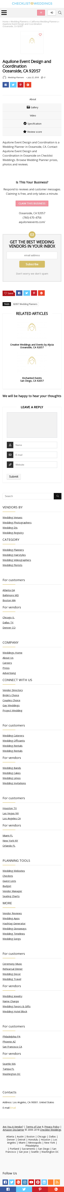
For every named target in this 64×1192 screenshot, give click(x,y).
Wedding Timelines (14, 933)
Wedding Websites (14, 870)
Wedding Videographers (17, 560)
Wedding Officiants (14, 740)
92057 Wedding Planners (25, 304)
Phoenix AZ (9, 1041)
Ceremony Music (12, 963)
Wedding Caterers (13, 735)
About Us (8, 657)
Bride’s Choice (11, 695)
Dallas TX (8, 622)
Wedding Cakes (12, 773)
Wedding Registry (13, 532)
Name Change (11, 1001)
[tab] (32, 99)
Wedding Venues (12, 517)
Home (6, 21)
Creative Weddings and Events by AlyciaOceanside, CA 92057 (32, 346)
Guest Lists (9, 881)
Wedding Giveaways (14, 928)
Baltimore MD (11, 595)
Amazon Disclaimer (13, 1129)
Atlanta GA (9, 590)
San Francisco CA (12, 1046)
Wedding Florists (12, 565)
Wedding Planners (19, 21)
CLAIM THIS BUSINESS (32, 203)
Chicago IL (9, 617)
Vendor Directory (13, 690)
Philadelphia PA (11, 1036)
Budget (7, 886)
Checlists (8, 875)
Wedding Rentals (13, 745)
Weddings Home (12, 652)
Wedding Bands (12, 768)
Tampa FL (8, 1068)
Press (6, 668)
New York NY (10, 840)
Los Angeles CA (12, 818)
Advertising (9, 673)
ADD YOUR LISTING (41, 12)
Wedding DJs (10, 527)
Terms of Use (33, 1126)
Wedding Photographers (17, 522)
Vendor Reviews (12, 913)
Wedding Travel (12, 979)
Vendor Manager (12, 891)
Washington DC (11, 1074)
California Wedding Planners (44, 21)
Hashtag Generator (14, 923)
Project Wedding (12, 710)
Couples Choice (11, 700)
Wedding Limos (12, 778)
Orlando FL (9, 845)
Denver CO (9, 627)
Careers (7, 662)
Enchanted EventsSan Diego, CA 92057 (32, 379)
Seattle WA (9, 1063)
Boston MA (9, 600)
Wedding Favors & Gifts (17, 1006)
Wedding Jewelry (12, 996)
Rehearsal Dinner (13, 969)
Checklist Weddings (50, 1129)
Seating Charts (11, 896)
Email (13, 1107)
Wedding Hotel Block (15, 1011)
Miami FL (8, 835)
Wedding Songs (12, 938)
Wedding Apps (11, 918)
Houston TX (10, 808)
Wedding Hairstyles (14, 555)
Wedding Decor (12, 974)
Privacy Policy (51, 1126)
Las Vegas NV (11, 813)
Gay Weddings (11, 705)
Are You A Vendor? (13, 1126)
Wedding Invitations (14, 783)
